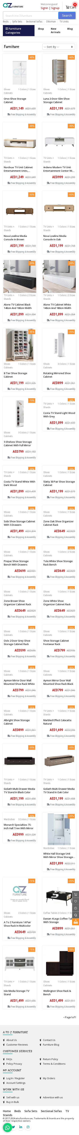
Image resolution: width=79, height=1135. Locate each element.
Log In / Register (15, 1078)
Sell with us (12, 1097)
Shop (41, 28)
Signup (55, 8)
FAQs (9, 1059)
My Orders (48, 1078)
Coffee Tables (50, 913)
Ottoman (51, 21)
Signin (44, 8)
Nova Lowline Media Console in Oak (54, 237)
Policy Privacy (14, 1063)
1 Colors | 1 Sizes (27, 89)
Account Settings (16, 1083)
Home (7, 1111)
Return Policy (50, 1059)
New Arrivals (55, 30)
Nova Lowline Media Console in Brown (15, 237)
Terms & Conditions (54, 1063)
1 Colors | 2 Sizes (27, 295)
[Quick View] (20, 96)
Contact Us (48, 1040)
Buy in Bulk (12, 1102)
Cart (72, 6)
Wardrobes (48, 848)
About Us (11, 1040)
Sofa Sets (17, 21)
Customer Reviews (17, 1044)
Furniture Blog (50, 1044)
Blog (70, 28)
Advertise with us (52, 1097)
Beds (5, 21)
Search (67, 15)
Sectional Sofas (34, 21)
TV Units (64, 21)
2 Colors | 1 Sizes (27, 913)
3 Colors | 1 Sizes (66, 363)
